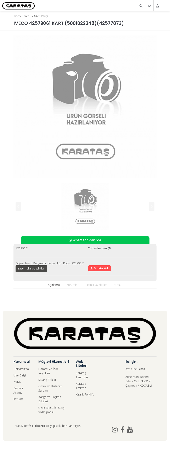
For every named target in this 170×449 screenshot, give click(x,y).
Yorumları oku (100, 248)
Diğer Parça (41, 16)
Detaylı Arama (18, 390)
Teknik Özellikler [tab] (96, 285)
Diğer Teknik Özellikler (31, 268)
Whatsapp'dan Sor (86, 240)
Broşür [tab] (118, 285)
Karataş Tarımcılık (82, 375)
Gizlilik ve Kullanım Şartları (50, 388)
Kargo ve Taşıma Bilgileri (49, 399)
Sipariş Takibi (47, 380)
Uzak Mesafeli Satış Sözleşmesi (51, 410)
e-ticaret (38, 426)
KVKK (17, 382)
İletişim (18, 399)
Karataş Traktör (81, 386)
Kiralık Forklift (85, 394)
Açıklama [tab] (54, 285)
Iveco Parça (21, 16)
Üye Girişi (19, 375)
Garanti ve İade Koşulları (48, 371)
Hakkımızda (21, 369)
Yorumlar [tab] (72, 285)
